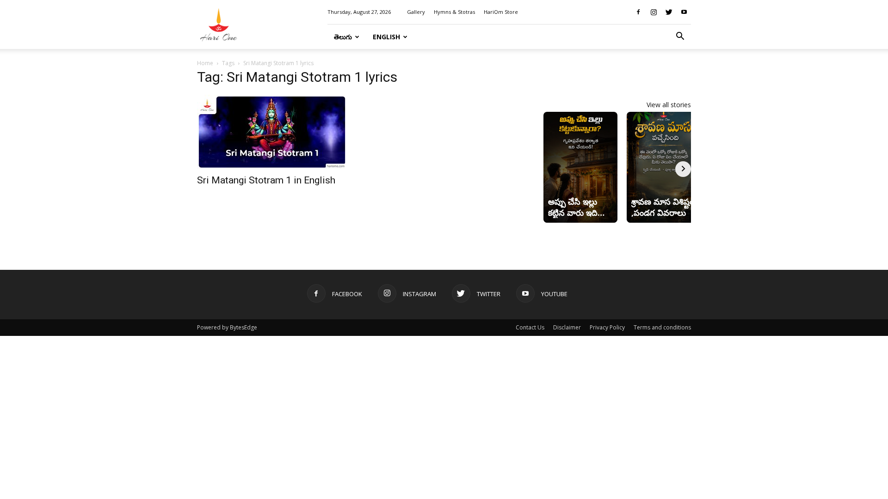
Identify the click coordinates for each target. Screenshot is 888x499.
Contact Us (530, 327)
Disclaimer (567, 327)
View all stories (669, 104)
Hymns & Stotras (454, 11)
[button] (680, 37)
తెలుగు (343, 36)
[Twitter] (669, 12)
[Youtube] (684, 12)
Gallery (416, 11)
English (386, 36)
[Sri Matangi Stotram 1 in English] (272, 132)
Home (205, 63)
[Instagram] (653, 12)
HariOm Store (501, 11)
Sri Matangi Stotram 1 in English (266, 180)
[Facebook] (638, 12)
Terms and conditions (662, 327)
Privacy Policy (607, 327)
